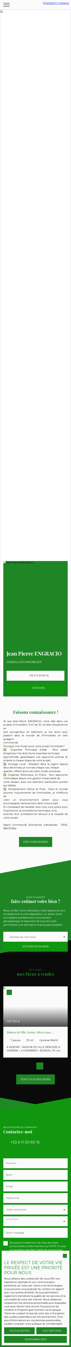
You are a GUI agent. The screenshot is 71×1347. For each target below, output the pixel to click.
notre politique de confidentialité (43, 1323)
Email (9, 1186)
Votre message (15, 1232)
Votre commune (16, 1209)
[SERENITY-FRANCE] (56, 4)
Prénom (11, 1163)
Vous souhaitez (12, 1219)
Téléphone (12, 1198)
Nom (9, 1174)
